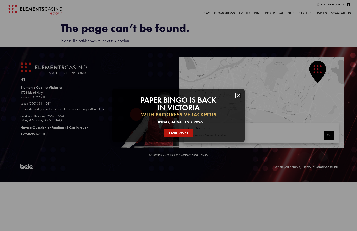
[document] (178, 115)
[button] (238, 95)
